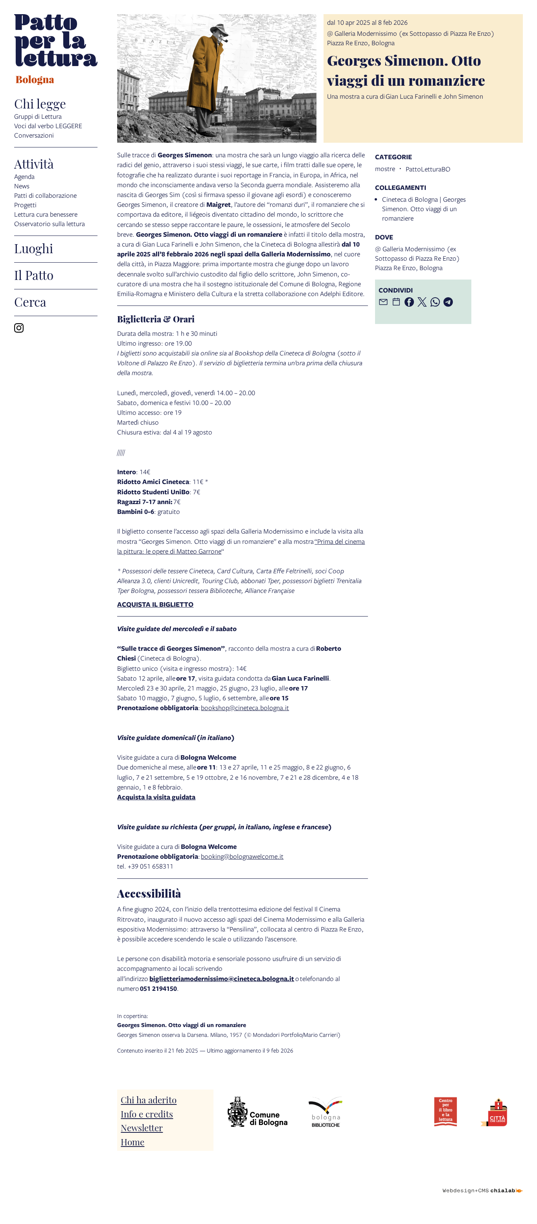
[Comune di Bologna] (257, 1112)
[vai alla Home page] (55, 50)
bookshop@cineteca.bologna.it (245, 707)
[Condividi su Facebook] (409, 302)
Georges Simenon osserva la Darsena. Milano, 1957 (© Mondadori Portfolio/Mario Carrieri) (229, 1025)
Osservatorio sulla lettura (49, 223)
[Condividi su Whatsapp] (435, 302)
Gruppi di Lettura (38, 116)
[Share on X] (422, 302)
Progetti (25, 204)
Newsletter (142, 1127)
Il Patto (33, 274)
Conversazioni (34, 135)
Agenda (24, 176)
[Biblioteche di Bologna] (325, 1112)
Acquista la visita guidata (156, 796)
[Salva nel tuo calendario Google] (396, 302)
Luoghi (33, 247)
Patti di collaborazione (45, 195)
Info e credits (147, 1113)
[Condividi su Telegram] (448, 302)
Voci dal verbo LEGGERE (48, 125)
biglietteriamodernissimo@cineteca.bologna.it (221, 978)
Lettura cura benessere (45, 214)
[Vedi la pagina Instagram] (19, 328)
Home (132, 1141)
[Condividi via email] (383, 302)
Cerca (30, 301)
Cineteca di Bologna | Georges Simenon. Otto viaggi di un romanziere (424, 209)
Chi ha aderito (149, 1099)
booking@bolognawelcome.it (242, 856)
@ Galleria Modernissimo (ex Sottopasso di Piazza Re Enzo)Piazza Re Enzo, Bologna (417, 258)
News (21, 185)
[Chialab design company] (483, 1184)
